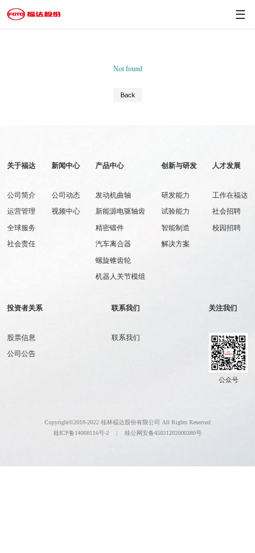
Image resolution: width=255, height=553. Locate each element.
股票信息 (21, 337)
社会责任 (21, 244)
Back (127, 94)
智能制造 (175, 228)
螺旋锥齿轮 (113, 260)
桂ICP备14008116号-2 (81, 433)
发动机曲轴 (113, 195)
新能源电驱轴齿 (120, 211)
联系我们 (125, 337)
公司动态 (66, 195)
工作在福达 (230, 195)
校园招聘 (226, 228)
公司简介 (21, 195)
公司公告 (21, 353)
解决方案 (175, 244)
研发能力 (175, 195)
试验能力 (175, 211)
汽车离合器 (113, 244)
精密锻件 (109, 228)
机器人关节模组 (120, 276)
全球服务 (21, 228)
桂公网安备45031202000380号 (163, 433)
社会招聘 (226, 211)
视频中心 (66, 211)
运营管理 (21, 211)
